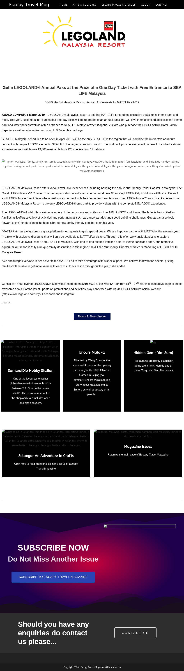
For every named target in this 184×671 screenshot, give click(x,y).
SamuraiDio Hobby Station (30, 371)
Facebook (48, 294)
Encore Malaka (92, 352)
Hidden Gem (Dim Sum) (153, 353)
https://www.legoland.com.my (21, 294)
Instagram (67, 294)
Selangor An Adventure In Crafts (46, 456)
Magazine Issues (138, 447)
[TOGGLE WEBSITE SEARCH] (174, 4)
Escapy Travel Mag (29, 4)
